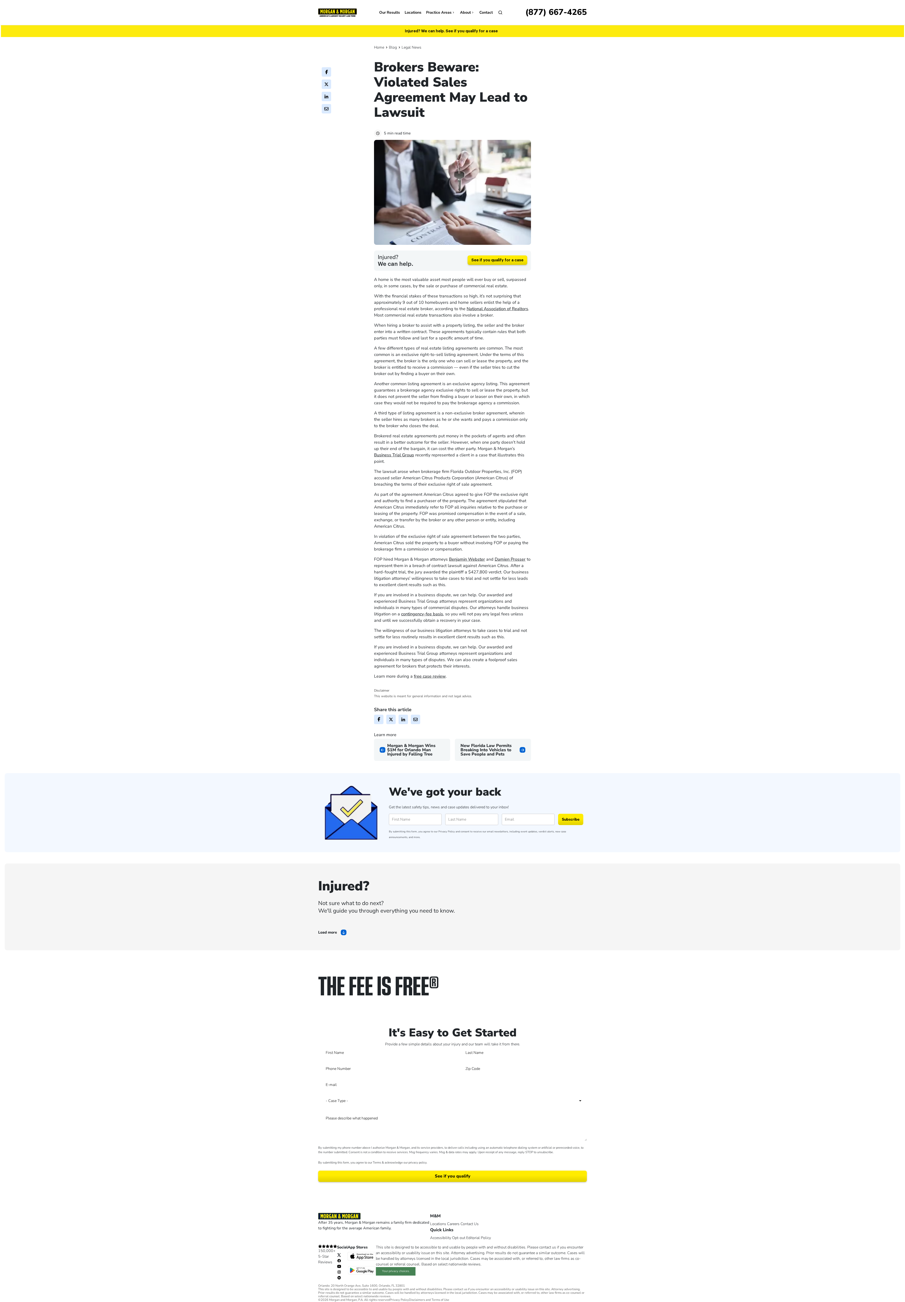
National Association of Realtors (497, 309)
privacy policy (417, 1162)
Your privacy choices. (396, 1271)
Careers (453, 1224)
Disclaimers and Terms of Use (429, 1300)
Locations (413, 12)
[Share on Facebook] (326, 72)
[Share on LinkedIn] (326, 96)
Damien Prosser (510, 559)
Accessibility (440, 1237)
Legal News (411, 47)
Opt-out (458, 1237)
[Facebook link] (339, 1260)
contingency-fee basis (422, 614)
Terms (377, 1162)
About (465, 12)
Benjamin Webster (467, 559)
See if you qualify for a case (497, 260)
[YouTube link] (339, 1266)
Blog (393, 47)
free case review (430, 676)
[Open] (500, 12)
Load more (327, 932)
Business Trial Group (394, 455)
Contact (486, 12)
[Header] (337, 12)
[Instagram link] (339, 1271)
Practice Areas (439, 12)
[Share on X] (326, 84)
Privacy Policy (446, 831)
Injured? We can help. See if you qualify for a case (451, 31)
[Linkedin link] (339, 1277)
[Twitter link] (339, 1254)
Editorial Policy (478, 1237)
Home (379, 47)
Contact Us (470, 1224)
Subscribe (571, 819)
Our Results (389, 12)
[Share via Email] (326, 108)
